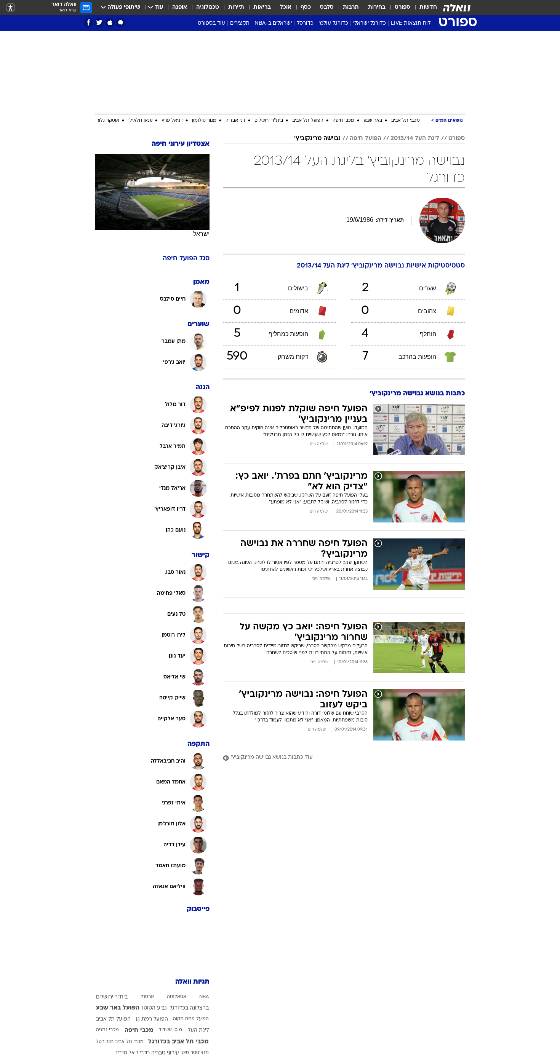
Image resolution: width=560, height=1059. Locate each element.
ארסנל (147, 997)
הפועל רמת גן (152, 1019)
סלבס (327, 7)
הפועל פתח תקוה (191, 1019)
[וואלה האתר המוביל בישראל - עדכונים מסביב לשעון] (456, 7)
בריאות (262, 7)
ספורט (402, 7)
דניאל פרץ (172, 120)
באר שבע (372, 120)
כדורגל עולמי (333, 23)
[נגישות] (10, 8)
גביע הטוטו (154, 1008)
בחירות (377, 7)
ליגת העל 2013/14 (414, 138)
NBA (204, 997)
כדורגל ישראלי (369, 23)
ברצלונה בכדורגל (189, 1008)
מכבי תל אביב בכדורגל (178, 1042)
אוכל (285, 7)
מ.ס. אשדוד (170, 1030)
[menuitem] (423, 7)
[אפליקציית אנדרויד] (120, 22)
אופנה (179, 7)
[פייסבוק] (88, 22)
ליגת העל (198, 1030)
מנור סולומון (204, 120)
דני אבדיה (235, 120)
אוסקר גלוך (108, 120)
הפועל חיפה (365, 138)
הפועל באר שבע (117, 1008)
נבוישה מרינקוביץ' (317, 138)
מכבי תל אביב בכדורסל (120, 1042)
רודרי (145, 1053)
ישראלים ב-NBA (273, 23)
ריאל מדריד (126, 1053)
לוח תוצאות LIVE (410, 23)
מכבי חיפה (343, 120)
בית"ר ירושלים (268, 120)
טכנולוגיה (207, 7)
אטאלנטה (176, 997)
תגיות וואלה (192, 982)
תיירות (236, 7)
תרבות (351, 7)
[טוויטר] (99, 22)
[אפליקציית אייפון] (110, 22)
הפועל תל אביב (307, 120)
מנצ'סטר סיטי (195, 1053)
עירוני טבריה (165, 1053)
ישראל (201, 234)
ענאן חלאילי (140, 120)
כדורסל (305, 23)
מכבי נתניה (107, 1030)
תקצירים (240, 23)
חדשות (428, 7)
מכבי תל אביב (405, 120)
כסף (306, 7)
